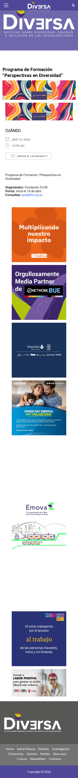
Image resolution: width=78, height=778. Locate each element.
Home (10, 749)
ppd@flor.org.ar (32, 195)
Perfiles (45, 754)
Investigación (60, 749)
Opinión (32, 754)
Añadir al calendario (30, 156)
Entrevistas (16, 754)
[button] (6, 5)
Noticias (43, 749)
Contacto (55, 758)
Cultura (22, 758)
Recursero (59, 754)
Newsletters (38, 758)
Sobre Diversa (26, 749)
